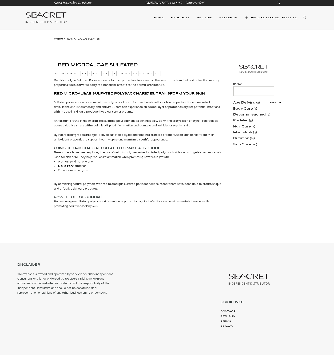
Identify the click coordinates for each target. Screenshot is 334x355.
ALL (57, 73)
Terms (225, 321)
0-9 (63, 73)
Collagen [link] (65, 166)
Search (237, 84)
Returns (227, 316)
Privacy (226, 326)
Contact (228, 311)
